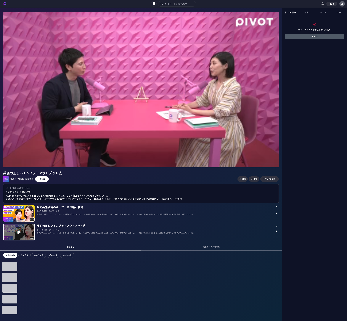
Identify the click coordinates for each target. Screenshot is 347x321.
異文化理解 (10, 255)
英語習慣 (53, 255)
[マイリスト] (154, 4)
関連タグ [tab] (70, 247)
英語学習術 (67, 255)
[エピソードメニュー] (276, 213)
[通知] (322, 3)
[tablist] (314, 12)
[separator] (282, 164)
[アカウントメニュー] (342, 4)
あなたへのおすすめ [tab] (211, 247)
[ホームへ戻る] (5, 4)
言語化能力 (39, 255)
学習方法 (24, 255)
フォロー (43, 179)
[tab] (290, 12)
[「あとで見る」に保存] (276, 207)
